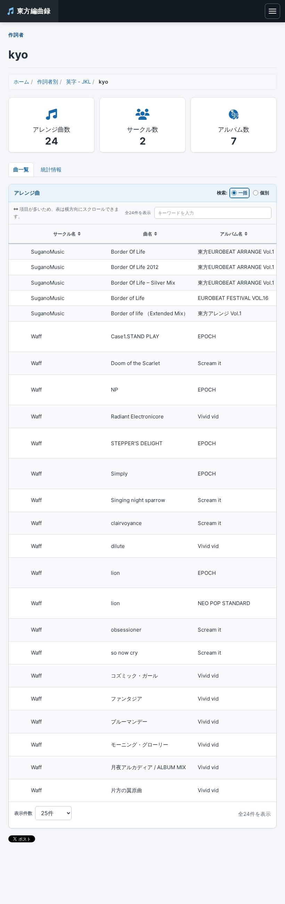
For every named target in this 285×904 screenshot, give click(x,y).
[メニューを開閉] (272, 11)
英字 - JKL (78, 81)
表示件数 (23, 813)
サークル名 (64, 234)
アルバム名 (231, 234)
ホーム (21, 81)
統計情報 (51, 169)
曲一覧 (21, 169)
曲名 (147, 234)
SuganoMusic (47, 251)
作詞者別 (47, 81)
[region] (142, 513)
